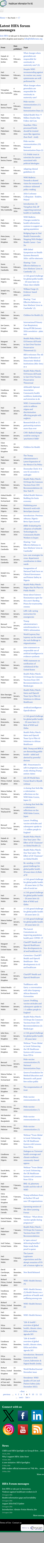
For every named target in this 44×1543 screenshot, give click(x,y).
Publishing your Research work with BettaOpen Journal (31, 508)
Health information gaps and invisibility (19, 1497)
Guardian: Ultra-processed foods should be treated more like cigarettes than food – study (31, 131)
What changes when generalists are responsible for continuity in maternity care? (32, 91)
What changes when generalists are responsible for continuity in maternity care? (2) (32, 59)
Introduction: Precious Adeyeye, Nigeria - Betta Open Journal (33, 518)
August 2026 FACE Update (13, 1503)
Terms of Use (5, 1522)
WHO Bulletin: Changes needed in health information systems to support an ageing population (32, 223)
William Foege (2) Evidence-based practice (30, 292)
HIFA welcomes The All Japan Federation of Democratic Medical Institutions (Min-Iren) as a (33, 360)
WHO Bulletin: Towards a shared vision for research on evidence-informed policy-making (32, 183)
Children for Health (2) (33, 315)
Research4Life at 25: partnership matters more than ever (32, 425)
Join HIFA (4, 35)
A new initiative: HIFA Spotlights (16, 1462)
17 (19, 17)
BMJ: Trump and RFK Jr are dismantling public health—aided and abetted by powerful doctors (33, 754)
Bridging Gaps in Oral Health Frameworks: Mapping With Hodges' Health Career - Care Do (33, 239)
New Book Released (31, 1272)
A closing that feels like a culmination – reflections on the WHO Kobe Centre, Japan (33, 810)
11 (37, 1394)
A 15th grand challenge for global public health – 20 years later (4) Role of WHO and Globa (33, 898)
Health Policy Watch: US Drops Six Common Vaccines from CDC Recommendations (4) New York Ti (33, 485)
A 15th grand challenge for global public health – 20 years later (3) (33, 911)
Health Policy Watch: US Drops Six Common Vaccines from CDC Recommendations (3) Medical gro (33, 680)
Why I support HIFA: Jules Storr (15, 1456)
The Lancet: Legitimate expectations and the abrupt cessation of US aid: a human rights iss (33, 1259)
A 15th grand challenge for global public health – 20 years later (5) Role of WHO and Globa (33, 722)
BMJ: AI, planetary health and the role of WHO (32, 1186)
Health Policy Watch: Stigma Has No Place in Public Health (33, 587)
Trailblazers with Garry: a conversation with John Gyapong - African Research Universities (32, 990)
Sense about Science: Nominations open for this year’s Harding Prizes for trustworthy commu (32, 600)
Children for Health (31, 447)
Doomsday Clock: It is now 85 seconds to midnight (32, 471)
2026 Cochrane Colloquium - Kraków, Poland (32, 196)
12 (41, 1394)
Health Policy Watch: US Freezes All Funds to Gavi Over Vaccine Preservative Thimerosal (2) (32, 344)
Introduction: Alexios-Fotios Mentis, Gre (19, 1509)
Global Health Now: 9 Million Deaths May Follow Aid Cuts (32, 117)
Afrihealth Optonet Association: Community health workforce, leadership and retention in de (32, 393)
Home (2, 17)
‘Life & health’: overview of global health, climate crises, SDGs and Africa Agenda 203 (32, 1328)
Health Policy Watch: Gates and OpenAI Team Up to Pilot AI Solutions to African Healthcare (32, 696)
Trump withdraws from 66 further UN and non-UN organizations (33, 1198)
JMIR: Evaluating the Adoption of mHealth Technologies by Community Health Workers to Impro (32, 531)
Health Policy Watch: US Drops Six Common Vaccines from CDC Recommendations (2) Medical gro (33, 1022)
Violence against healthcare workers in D (19, 1491)
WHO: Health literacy (32, 1315)
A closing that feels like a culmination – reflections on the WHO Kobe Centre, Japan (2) (33, 794)
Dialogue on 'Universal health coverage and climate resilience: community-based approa (32, 1157)
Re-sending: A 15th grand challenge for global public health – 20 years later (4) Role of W (32, 869)
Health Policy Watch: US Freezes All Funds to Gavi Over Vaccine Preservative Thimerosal (32, 377)
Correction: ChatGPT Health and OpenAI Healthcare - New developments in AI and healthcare (32, 961)
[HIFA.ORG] (3, 6)
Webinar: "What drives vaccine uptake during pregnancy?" (33, 1219)
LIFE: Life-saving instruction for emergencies (30, 614)
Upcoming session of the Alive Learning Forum (32, 1209)
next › (21, 1397)
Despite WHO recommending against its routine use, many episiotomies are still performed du (33, 75)
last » (28, 1397)
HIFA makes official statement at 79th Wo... (20, 1468)
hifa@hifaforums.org (33, 38)
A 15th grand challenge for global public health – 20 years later (33, 1036)
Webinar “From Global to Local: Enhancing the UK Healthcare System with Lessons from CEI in (32, 1049)
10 (33, 1394)
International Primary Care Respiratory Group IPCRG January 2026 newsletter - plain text (33, 328)
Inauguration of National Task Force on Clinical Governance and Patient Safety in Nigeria (33, 574)
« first (22, 1391)
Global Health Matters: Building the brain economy (33, 498)
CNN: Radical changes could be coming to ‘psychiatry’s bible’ (32, 435)
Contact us (17, 1522)
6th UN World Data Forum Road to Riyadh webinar (32, 781)
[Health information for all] (21, 3)
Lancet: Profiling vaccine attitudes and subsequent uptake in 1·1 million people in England (32, 826)
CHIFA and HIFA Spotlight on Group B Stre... (21, 1450)
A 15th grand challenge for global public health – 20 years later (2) (33, 921)
